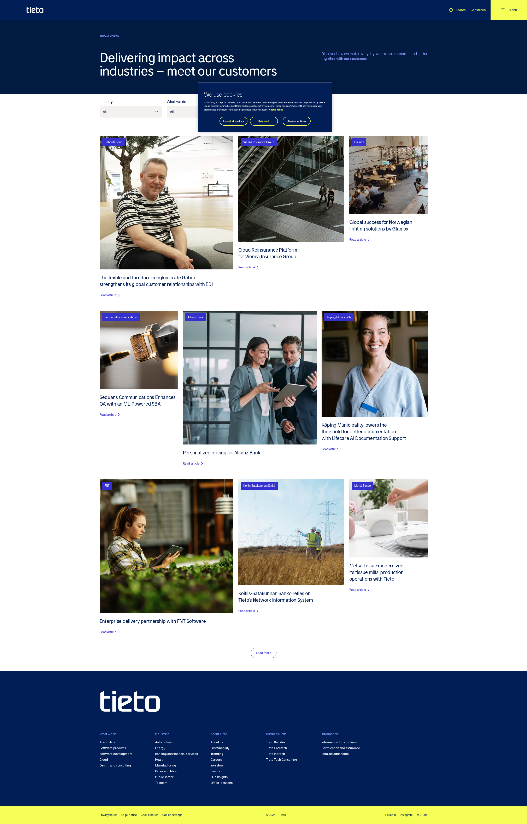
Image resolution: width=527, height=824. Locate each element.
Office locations (222, 783)
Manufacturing (165, 765)
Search (461, 10)
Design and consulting (115, 765)
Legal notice (129, 815)
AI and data (107, 742)
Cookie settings (172, 815)
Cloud (104, 760)
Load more (263, 653)
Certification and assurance (341, 748)
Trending (217, 754)
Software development (116, 754)
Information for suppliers (339, 742)
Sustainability (220, 748)
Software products (113, 748)
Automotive (163, 742)
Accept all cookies (233, 121)
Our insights (219, 777)
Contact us (478, 10)
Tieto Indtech (275, 754)
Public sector (164, 777)
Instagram (406, 815)
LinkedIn (390, 815)
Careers (216, 760)
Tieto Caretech (276, 748)
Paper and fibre (166, 771)
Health (160, 760)
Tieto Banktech (277, 742)
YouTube (422, 815)
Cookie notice (149, 815)
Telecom (161, 783)
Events (215, 771)
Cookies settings (296, 121)
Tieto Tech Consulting (281, 760)
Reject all (263, 121)
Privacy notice (108, 815)
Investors (217, 765)
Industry (106, 101)
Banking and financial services (176, 754)
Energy (160, 748)
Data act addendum (335, 754)
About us (217, 742)
